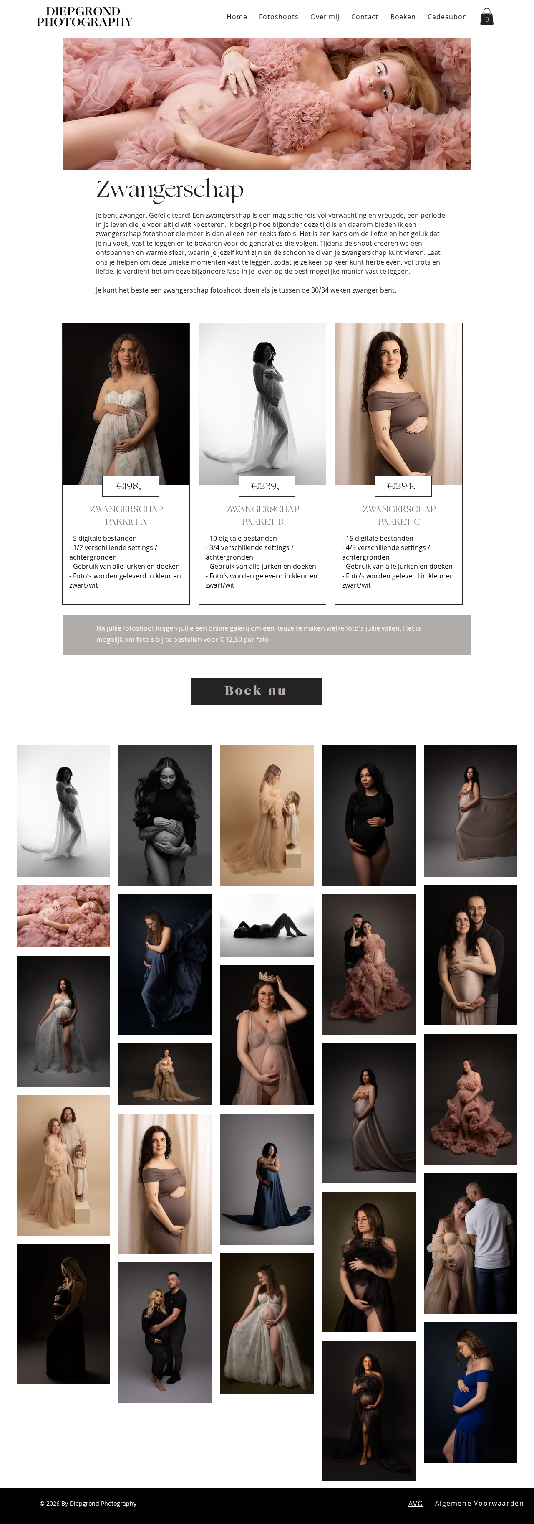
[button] (487, 16)
